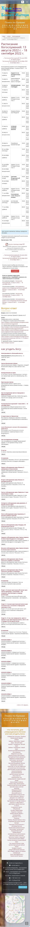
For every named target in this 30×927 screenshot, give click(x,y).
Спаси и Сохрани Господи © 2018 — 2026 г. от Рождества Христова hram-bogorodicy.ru (15, 883)
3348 (4, 614)
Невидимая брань (17, 790)
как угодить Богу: (11, 349)
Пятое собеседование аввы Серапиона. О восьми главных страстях (13, 514)
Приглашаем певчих (7, 382)
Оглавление (4, 458)
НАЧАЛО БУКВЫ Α (6, 639)
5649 (4, 400)
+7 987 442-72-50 (15, 878)
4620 (4, 533)
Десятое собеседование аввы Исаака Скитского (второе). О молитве (12, 570)
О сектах (3, 450)
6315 (4, 454)
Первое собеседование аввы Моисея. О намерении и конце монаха (12, 468)
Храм (3, 36)
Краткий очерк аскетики (16, 787)
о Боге (8, 36)
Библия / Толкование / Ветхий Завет (16, 745)
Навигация (5, 2)
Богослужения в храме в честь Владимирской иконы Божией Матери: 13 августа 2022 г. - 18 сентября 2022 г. (14, 289)
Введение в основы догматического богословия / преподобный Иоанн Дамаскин (16, 755)
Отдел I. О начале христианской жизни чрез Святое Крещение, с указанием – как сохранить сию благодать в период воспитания (14, 592)
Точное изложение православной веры (16, 841)
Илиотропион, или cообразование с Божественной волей (16, 779)
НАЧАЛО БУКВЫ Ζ (6, 694)
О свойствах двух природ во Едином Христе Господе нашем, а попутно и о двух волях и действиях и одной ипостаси (16, 802)
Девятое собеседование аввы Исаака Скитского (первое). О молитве (12, 559)
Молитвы (16, 788)
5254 (4, 566)
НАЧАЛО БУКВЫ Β (6, 650)
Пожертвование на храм (8, 372)
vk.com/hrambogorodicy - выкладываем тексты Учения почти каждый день (16, 868)
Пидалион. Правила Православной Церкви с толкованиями (16, 813)
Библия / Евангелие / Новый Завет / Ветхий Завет (16, 742)
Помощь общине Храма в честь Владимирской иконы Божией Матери (16, 821)
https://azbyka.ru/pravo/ (7, 342)
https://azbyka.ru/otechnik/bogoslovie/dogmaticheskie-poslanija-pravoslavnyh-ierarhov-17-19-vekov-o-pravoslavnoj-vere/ (15, 338)
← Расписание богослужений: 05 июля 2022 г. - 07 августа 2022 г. (15, 58)
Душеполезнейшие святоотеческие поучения (16, 773)
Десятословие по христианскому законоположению (17, 770)
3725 (4, 555)
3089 (4, 657)
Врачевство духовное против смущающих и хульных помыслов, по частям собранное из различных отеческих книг (17, 765)
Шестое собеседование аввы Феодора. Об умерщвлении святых (13, 525)
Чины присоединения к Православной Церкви (16, 855)
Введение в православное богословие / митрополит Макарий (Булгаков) (16, 760)
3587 (4, 577)
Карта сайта (22, 887)
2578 (4, 679)
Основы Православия (17, 810)
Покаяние (16, 818)
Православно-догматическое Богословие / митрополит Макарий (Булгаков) (17, 829)
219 (4, 369)
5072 (4, 544)
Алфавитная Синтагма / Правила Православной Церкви (17, 737)
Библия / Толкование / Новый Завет (16, 748)
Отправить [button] (15, 271)
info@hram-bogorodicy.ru (16, 863)
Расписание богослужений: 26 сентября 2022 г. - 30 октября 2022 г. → (15, 61)
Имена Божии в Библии (16, 782)
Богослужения (16, 36)
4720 (4, 488)
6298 (4, 446)
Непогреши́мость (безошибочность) (12, 353)
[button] (22, 2)
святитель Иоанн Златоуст (16, 835)
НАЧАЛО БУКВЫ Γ (6, 661)
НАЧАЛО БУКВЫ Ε (6, 683)
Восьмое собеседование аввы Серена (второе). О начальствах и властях (15, 548)
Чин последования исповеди (9, 439)
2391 (4, 701)
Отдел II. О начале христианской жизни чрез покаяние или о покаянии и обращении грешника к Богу (14, 605)
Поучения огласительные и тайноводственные (16, 825)
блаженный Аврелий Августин (16, 750)
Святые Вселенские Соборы (9, 363)
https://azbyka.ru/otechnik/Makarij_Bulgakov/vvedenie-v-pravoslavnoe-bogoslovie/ (14, 323)
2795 (4, 412)
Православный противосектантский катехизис (16, 833)
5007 (4, 499)
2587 (4, 600)
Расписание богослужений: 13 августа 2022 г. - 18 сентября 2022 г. (12, 282)
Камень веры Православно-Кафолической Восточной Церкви (16, 784)
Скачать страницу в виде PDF (16, 244)
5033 (4, 476)
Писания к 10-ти (16, 816)
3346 (4, 435)
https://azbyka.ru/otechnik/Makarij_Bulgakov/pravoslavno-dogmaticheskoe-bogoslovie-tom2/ (14, 330)
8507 (4, 463)
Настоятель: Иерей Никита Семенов (15, 875)
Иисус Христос (17, 776)
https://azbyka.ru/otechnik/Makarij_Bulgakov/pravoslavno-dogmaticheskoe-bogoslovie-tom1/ (14, 327)
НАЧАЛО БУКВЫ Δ (6, 672)
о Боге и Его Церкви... (23, 705)
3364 (4, 359)
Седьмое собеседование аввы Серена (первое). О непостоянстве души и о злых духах (15, 538)
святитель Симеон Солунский (16, 837)
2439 (4, 586)
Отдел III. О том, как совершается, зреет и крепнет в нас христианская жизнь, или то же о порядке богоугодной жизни (14, 619)
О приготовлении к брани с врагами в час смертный (16, 797)
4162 (4, 690)
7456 (4, 378)
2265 (4, 423)
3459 (4, 636)
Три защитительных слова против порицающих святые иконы (17, 845)
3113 (4, 626)
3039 (4, 668)
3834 (4, 510)
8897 (4, 389)
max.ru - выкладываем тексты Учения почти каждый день (16, 872)
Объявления (16, 809)
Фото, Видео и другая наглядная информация (17, 852)
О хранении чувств (16, 807)
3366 (4, 647)
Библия (17, 739)
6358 (4, 521)
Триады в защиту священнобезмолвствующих (16, 848)
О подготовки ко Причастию (9, 416)
